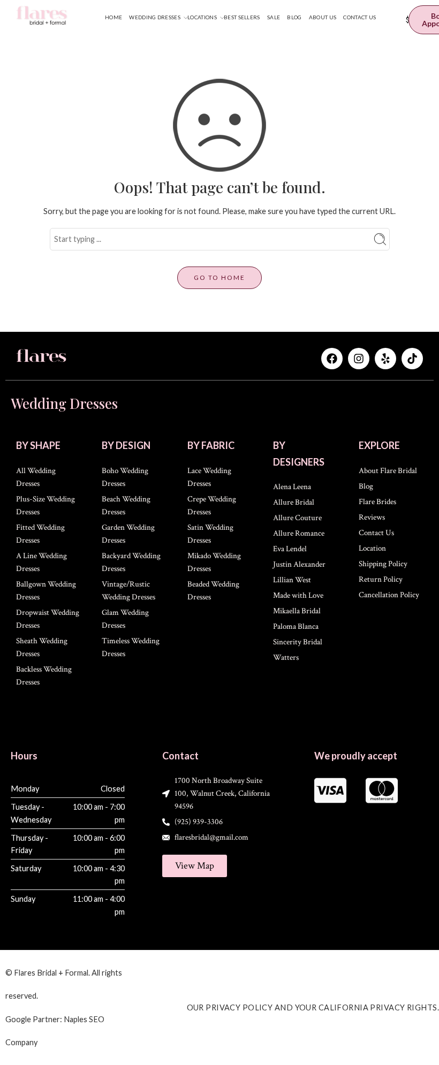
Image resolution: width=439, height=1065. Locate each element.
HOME (113, 17)
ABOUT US (322, 17)
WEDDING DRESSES (154, 17)
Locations (202, 17)
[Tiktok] (412, 358)
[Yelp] (385, 358)
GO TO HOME (219, 277)
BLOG (294, 17)
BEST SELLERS (242, 17)
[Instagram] (358, 358)
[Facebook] (332, 358)
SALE (273, 17)
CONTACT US (359, 17)
